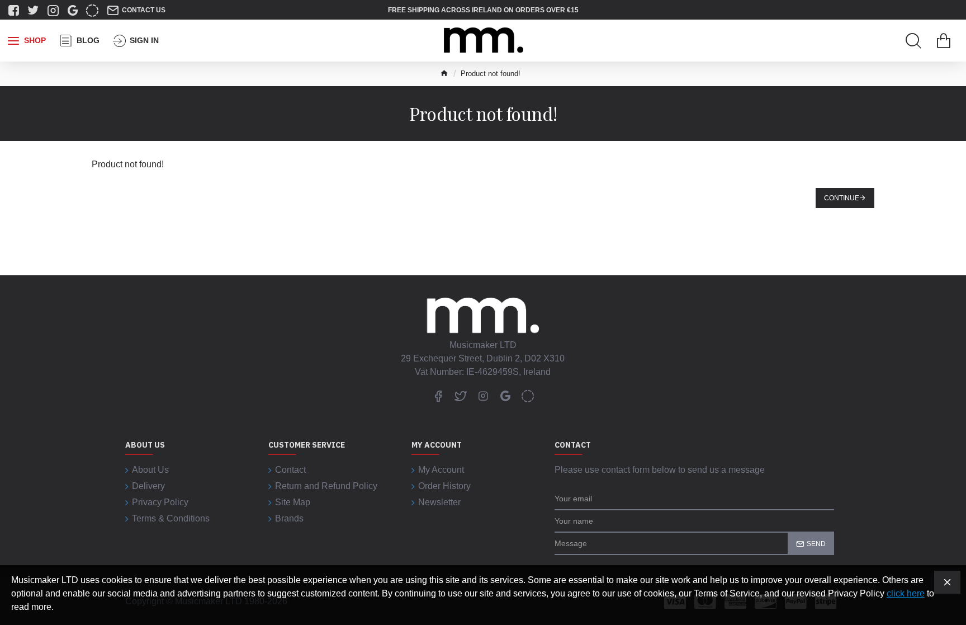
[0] (943, 41)
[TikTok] (527, 395)
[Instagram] (483, 395)
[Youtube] (505, 395)
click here (906, 593)
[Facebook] (438, 395)
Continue (841, 198)
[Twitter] (460, 395)
